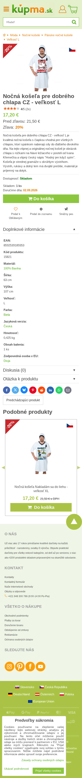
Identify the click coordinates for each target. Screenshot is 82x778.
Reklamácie (11, 634)
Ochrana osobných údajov (19, 639)
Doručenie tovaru (14, 625)
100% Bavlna (12, 268)
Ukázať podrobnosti (16, 768)
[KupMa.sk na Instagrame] (9, 670)
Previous (3, 467)
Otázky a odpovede (15, 591)
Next (79, 467)
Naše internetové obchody (19, 586)
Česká (8, 326)
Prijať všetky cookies (48, 770)
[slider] (12, 108)
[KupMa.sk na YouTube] (40, 670)
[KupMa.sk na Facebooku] (30, 670)
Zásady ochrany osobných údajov (42, 760)
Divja (7, 360)
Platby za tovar (12, 620)
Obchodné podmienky (16, 615)
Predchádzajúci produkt (23, 400)
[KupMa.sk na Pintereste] (20, 670)
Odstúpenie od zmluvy (17, 630)
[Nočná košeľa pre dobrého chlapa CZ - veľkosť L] (41, 67)
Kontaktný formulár (15, 582)
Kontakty (9, 577)
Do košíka (43, 198)
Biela (7, 314)
